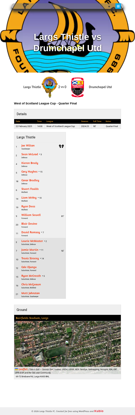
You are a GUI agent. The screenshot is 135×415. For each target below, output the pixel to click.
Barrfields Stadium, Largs (32, 318)
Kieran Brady (29, 163)
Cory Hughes (29, 171)
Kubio (99, 411)
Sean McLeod (29, 154)
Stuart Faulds (30, 189)
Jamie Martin (29, 250)
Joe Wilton (28, 145)
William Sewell (31, 215)
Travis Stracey (30, 258)
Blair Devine (29, 223)
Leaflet (23, 369)
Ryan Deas (28, 206)
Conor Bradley (30, 180)
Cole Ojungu (29, 267)
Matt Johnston (30, 293)
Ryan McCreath (31, 276)
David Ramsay (30, 232)
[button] (68, 344)
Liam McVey (29, 197)
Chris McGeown (31, 284)
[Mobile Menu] (118, 6)
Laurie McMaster (32, 241)
